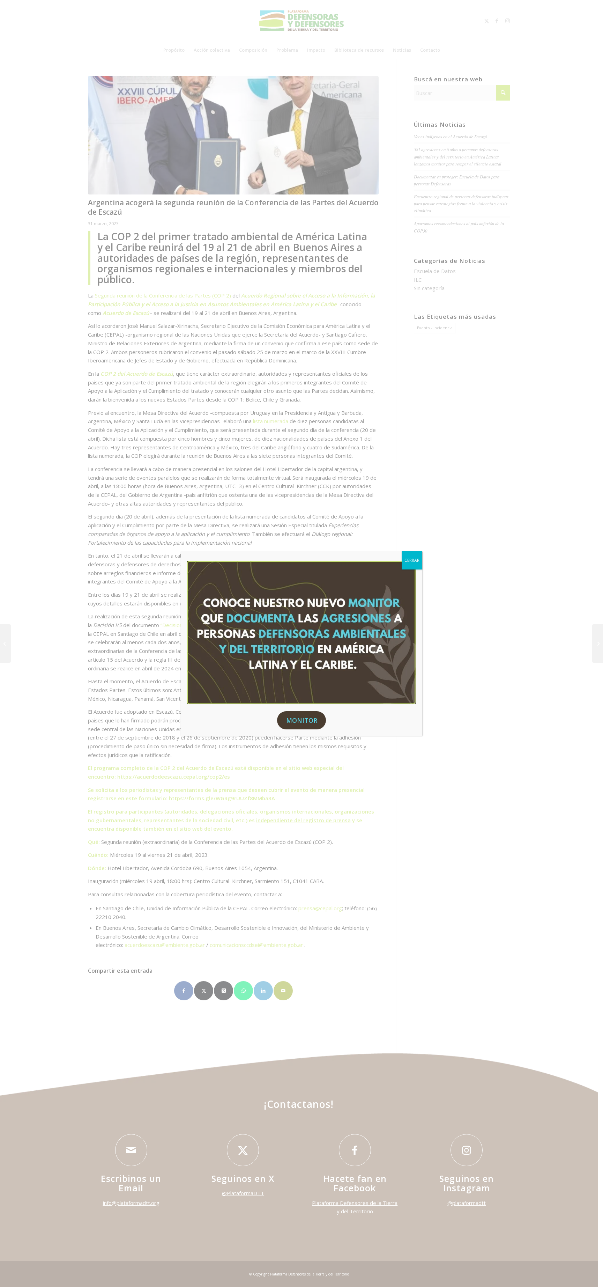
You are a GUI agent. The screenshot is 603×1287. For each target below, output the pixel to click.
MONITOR (301, 720)
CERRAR (411, 560)
